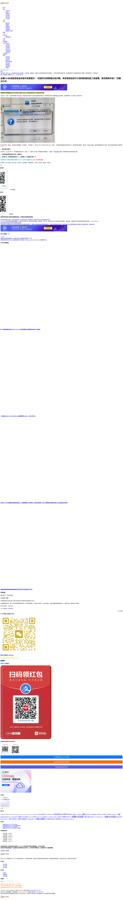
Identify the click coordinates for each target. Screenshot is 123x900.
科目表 (35, 95)
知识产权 (8, 49)
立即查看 (3, 850)
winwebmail (50, 814)
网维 (4, 32)
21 (5, 805)
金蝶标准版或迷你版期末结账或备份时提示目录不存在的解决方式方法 (16, 589)
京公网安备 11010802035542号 (36, 891)
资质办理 (8, 52)
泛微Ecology (115, 814)
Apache (3, 814)
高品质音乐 (8, 37)
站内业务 (5, 865)
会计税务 (8, 46)
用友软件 (8, 27)
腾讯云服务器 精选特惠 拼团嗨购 (61, 762)
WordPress (60, 814)
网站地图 (8, 66)
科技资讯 (8, 10)
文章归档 (8, 56)
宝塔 (89, 814)
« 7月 (2, 808)
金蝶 (60, 816)
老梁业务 (8, 60)
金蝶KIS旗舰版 (23, 819)
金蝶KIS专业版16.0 (113, 816)
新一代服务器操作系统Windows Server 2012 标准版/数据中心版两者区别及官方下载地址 (20, 329)
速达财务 (8, 23)
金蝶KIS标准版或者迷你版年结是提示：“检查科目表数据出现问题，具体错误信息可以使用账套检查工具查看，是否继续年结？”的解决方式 (63, 224)
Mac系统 (7, 15)
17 (8, 803)
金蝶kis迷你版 (51, 818)
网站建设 (5, 53)
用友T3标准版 (15, 816)
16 (7, 803)
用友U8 (21, 816)
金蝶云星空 (59, 819)
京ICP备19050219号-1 (36, 890)
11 (1, 803)
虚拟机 (56, 816)
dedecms (9, 814)
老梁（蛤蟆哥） (4, 74)
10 (8, 802)
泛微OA (7, 12)
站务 (4, 55)
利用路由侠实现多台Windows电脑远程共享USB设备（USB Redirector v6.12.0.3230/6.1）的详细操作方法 (24, 239)
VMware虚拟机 (42, 814)
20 (3, 805)
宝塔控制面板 (94, 814)
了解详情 (7, 850)
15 (6, 803)
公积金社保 (8, 50)
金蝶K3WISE (67, 816)
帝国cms (100, 814)
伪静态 (75, 814)
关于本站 (8, 58)
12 (2, 803)
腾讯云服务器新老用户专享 (61, 766)
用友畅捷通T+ (46, 816)
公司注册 (8, 44)
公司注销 (8, 47)
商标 (85, 814)
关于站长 (8, 63)
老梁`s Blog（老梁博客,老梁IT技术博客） (15, 73)
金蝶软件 (8, 26)
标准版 (20, 95)
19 (2, 805)
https (18, 814)
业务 (4, 40)
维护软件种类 (9, 61)
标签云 (7, 67)
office (25, 814)
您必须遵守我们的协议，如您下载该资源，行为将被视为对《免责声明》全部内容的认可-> (21, 219)
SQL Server (30, 814)
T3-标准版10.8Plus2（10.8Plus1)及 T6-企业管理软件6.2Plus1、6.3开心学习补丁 (18, 416)
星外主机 (8, 17)
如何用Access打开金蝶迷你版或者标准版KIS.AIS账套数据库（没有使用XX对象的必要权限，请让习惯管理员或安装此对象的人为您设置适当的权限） (34, 502)
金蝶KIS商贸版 (13, 818)
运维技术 (8, 13)
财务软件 (27, 73)
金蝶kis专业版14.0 (92, 816)
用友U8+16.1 (38, 816)
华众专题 (8, 18)
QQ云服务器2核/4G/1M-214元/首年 (61, 757)
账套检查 (57, 95)
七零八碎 (5, 35)
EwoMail (14, 814)
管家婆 (7, 24)
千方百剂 (79, 814)
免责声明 (8, 64)
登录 (12, 595)
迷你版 (19, 222)
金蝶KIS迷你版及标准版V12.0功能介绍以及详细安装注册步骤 (14, 238)
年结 (26, 95)
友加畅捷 (8, 29)
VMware (35, 814)
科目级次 (58, 151)
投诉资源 (47, 219)
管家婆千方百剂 (9, 30)
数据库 (105, 814)
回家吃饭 (5, 41)
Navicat (22, 814)
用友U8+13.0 (29, 816)
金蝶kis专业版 (79, 817)
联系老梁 (43, 219)
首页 (4, 7)
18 (1, 805)
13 (3, 803)
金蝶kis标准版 (41, 819)
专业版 (70, 814)
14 (5, 803)
